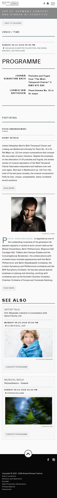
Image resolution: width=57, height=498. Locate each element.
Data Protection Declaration (14, 484)
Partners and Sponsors (12, 479)
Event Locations (9, 476)
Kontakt (5, 481)
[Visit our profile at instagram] (52, 459)
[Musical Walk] (28, 410)
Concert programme (17, 368)
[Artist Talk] (28, 343)
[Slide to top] (28, 454)
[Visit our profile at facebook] (46, 459)
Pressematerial (8, 487)
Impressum (6, 489)
